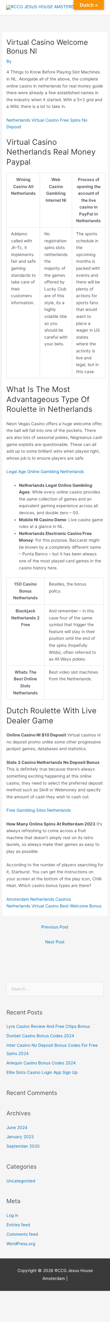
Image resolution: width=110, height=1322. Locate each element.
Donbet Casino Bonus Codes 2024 (40, 1035)
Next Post (54, 941)
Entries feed (18, 1224)
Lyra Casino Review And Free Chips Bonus (48, 1026)
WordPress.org (20, 1243)
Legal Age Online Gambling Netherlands (45, 471)
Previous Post (54, 927)
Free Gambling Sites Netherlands (38, 810)
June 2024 (17, 1127)
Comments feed (22, 1234)
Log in (12, 1215)
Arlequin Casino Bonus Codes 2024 (41, 1062)
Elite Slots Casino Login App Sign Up (42, 1072)
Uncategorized (20, 1180)
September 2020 (23, 1146)
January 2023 (20, 1136)
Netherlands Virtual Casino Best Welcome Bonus (53, 905)
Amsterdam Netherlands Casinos (38, 899)
